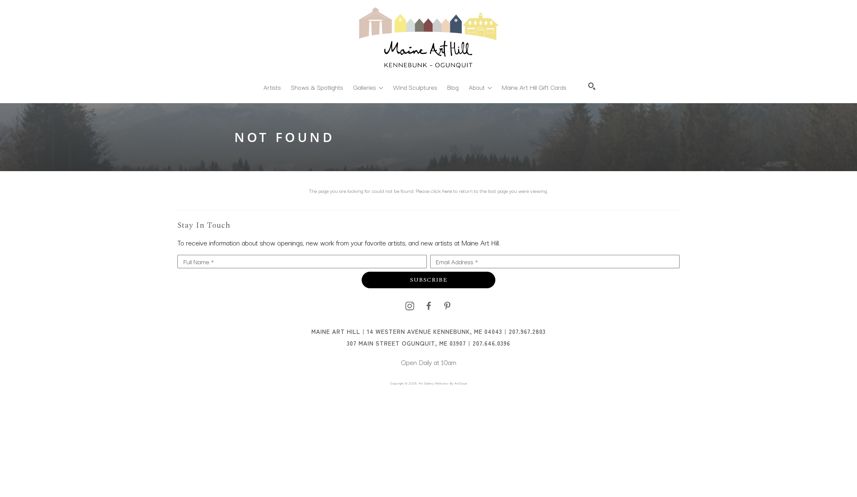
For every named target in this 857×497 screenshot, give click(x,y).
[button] (368, 86)
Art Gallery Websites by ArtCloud (443, 383)
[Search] (592, 86)
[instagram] (409, 306)
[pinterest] (447, 306)
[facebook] (428, 306)
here (447, 191)
